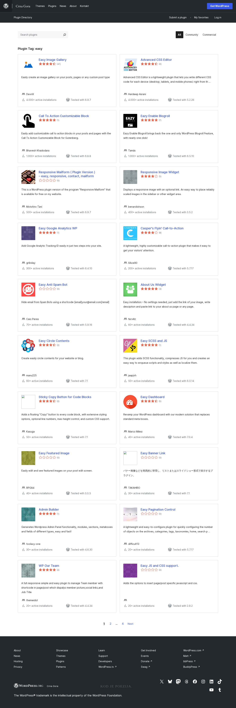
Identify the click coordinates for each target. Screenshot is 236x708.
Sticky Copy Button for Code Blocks (65, 397)
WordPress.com (193, 650)
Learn (101, 650)
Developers (105, 661)
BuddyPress (191, 666)
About (17, 650)
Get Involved (148, 650)
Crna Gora (52, 686)
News (17, 655)
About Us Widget (153, 284)
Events (145, 655)
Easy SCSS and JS (154, 341)
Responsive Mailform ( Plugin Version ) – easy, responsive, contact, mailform (67, 174)
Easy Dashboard (152, 397)
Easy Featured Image (54, 453)
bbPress (189, 661)
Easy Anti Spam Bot (53, 284)
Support (103, 655)
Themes (60, 655)
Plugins (60, 661)
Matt (187, 655)
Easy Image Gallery (53, 60)
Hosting (18, 661)
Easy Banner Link (153, 453)
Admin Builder (49, 509)
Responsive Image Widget (160, 172)
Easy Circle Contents (54, 341)
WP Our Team (49, 565)
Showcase (62, 650)
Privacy (18, 666)
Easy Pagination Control (158, 509)
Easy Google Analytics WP (58, 228)
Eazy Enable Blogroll (155, 116)
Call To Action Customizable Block (64, 116)
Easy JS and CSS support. (160, 565)
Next (130, 623)
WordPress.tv (107, 666)
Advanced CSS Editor (156, 60)
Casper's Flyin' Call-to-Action (162, 228)
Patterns (61, 666)
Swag (145, 666)
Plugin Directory (23, 17)
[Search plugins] (64, 34)
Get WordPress (219, 5)
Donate (146, 661)
